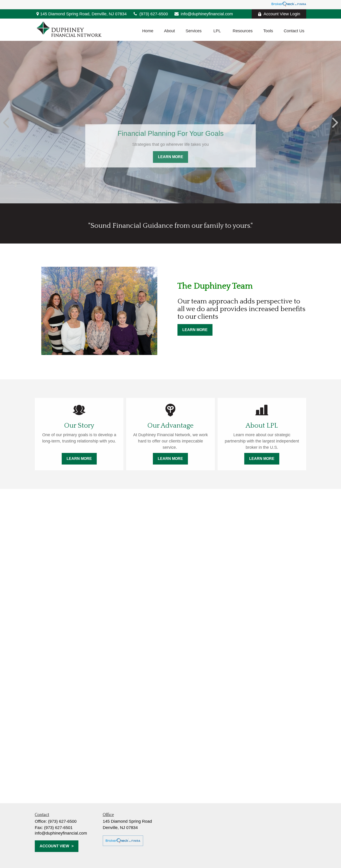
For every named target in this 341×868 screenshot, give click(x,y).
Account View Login (282, 14)
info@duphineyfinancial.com (207, 14)
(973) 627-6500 (153, 14)
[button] (147, 30)
